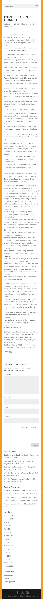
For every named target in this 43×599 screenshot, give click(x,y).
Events (6, 578)
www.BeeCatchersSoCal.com (26, 347)
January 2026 (9, 519)
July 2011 (7, 553)
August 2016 (8, 546)
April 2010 (8, 563)
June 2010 (7, 559)
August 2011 (8, 549)
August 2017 (8, 539)
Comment (8, 375)
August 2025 (8, 522)
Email (6, 407)
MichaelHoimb (9, 504)
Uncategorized (9, 582)
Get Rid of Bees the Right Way (25, 490)
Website (7, 417)
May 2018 (7, 532)
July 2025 (7, 525)
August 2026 (8, 515)
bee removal (26, 24)
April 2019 (8, 529)
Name (7, 398)
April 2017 (8, 542)
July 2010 (7, 556)
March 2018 (8, 536)
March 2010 (8, 566)
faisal (8, 24)
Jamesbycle (8, 494)
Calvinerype (8, 501)
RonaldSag (8, 497)
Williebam (7, 490)
